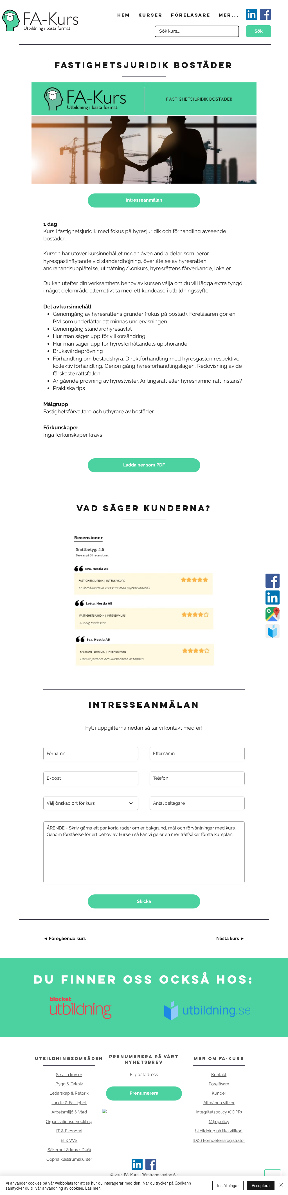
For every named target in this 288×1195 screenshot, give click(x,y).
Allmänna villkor (219, 1102)
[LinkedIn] (137, 1164)
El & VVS (69, 1140)
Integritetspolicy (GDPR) (219, 1112)
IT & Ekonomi (69, 1130)
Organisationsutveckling (69, 1121)
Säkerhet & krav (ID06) (69, 1149)
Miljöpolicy (219, 1121)
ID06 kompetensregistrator (219, 1140)
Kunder (219, 1093)
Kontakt (218, 1074)
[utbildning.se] (273, 631)
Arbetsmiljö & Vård (69, 1112)
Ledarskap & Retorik (69, 1093)
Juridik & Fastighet (69, 1102)
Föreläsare (219, 1083)
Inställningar (228, 1185)
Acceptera (261, 1185)
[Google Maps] (273, 614)
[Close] (281, 1185)
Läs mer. (93, 1188)
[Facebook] (150, 1164)
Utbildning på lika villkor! (218, 1130)
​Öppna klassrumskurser (69, 1159)
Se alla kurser (69, 1074)
